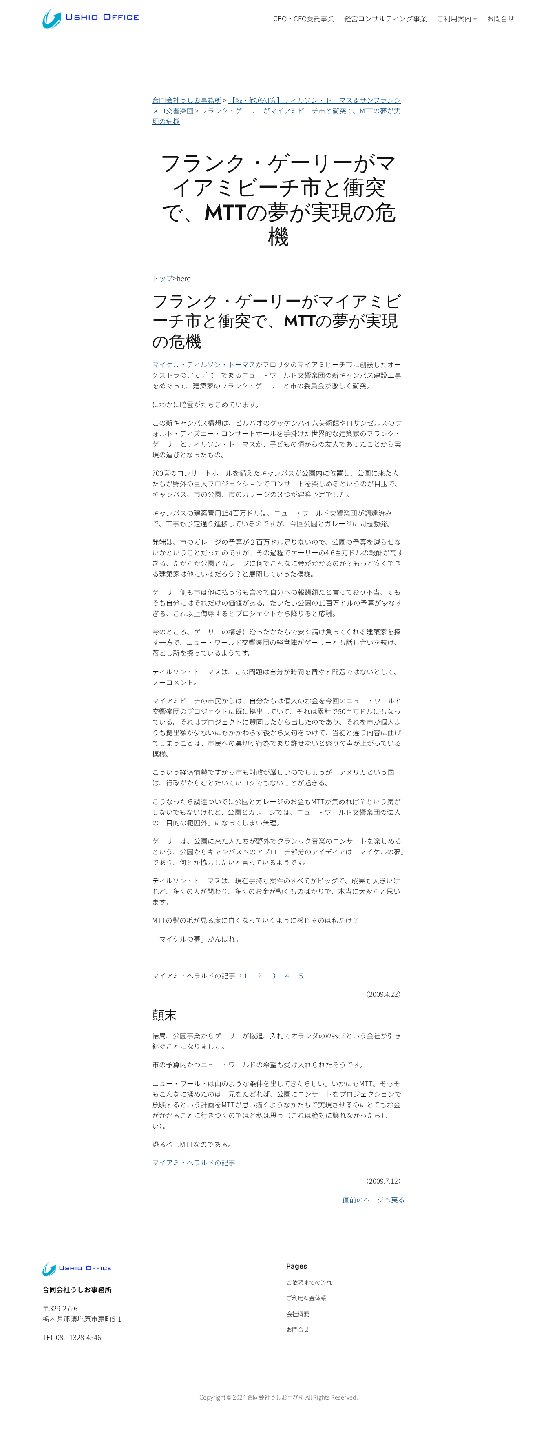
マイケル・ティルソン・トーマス (204, 364)
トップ (162, 278)
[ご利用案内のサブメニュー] (475, 18)
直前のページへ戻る (374, 1199)
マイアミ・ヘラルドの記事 (193, 1162)
